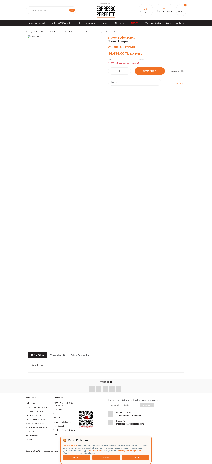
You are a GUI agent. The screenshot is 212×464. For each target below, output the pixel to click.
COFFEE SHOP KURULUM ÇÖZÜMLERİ (63, 404)
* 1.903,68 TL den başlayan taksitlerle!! (123, 63)
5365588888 (135, 415)
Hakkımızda (30, 403)
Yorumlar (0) (57, 355)
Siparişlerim (58, 414)
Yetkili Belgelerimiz (33, 435)
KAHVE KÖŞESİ (59, 410)
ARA (72, 10)
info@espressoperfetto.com (130, 423)
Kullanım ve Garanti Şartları (37, 427)
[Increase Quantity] (126, 71)
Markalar (179, 23)
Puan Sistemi (58, 426)
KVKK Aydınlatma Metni (35, 423)
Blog (55, 434)
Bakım (168, 23)
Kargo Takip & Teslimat (62, 422)
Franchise (30, 431)
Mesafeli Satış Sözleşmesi (36, 407)
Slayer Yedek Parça (121, 37)
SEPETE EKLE (149, 71)
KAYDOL (147, 405)
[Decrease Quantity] (112, 71)
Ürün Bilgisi (38, 355)
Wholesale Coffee (153, 23)
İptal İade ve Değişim (34, 411)
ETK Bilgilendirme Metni (35, 419)
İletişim (29, 439)
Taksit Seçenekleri (81, 355)
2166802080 (122, 415)
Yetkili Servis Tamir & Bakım (64, 430)
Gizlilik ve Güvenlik (33, 415)
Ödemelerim (58, 418)
